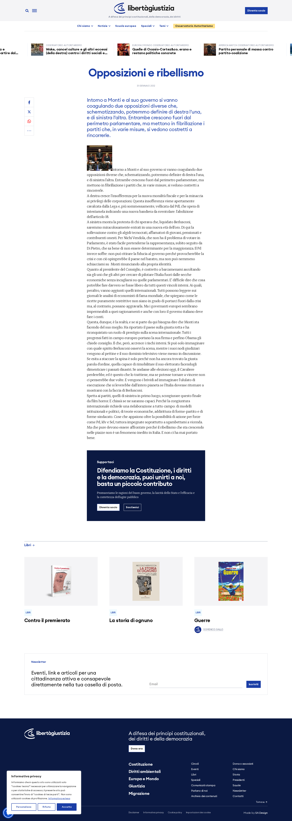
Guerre (202, 620)
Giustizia (137, 786)
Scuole (236, 785)
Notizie (102, 26)
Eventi (195, 769)
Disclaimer (134, 813)
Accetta (67, 807)
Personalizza (23, 807)
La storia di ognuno (131, 620)
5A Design (256, 813)
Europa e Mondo (144, 779)
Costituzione (141, 764)
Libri (27, 545)
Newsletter (239, 790)
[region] (44, 792)
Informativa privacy (153, 813)
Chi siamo (83, 26)
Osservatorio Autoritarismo (194, 26)
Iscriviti (254, 684)
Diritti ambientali (145, 772)
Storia (236, 774)
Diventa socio (256, 10)
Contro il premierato (47, 620)
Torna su (260, 802)
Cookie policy (175, 813)
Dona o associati (243, 763)
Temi (162, 26)
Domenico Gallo (213, 629)
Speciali (146, 26)
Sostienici (132, 507)
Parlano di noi (199, 790)
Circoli (195, 763)
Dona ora (137, 748)
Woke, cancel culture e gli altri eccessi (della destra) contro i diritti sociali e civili (62, 53)
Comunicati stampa (203, 785)
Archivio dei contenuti (204, 796)
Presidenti (239, 780)
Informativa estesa (59, 798)
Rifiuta (47, 807)
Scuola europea (125, 26)
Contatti (238, 796)
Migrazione (139, 794)
